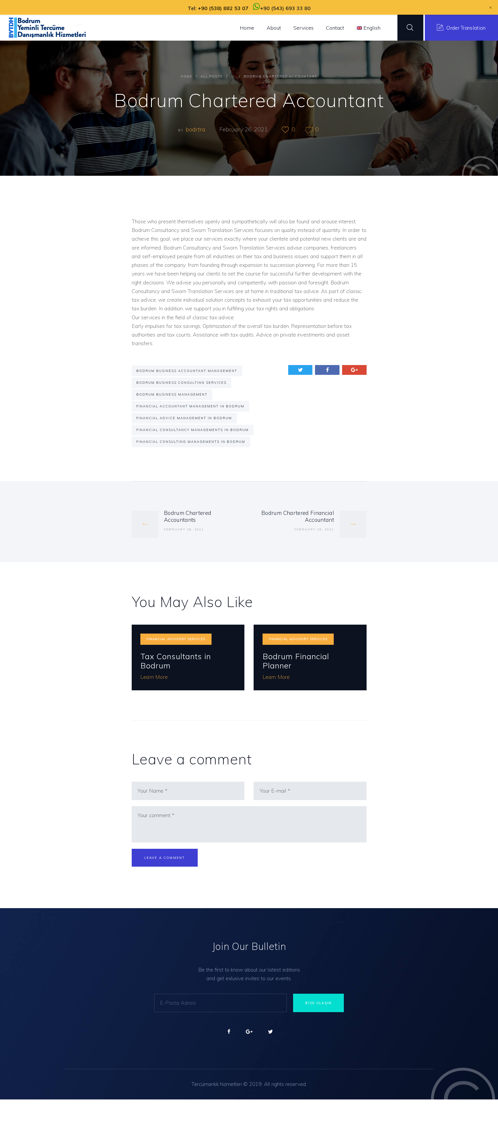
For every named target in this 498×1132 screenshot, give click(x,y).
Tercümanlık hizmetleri (216, 1084)
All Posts (212, 76)
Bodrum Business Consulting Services (181, 383)
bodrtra (196, 129)
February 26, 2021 (243, 129)
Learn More (154, 677)
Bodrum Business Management (171, 394)
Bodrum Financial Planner (296, 661)
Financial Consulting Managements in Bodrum (190, 442)
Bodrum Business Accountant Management (186, 371)
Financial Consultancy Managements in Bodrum (192, 430)
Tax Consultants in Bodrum (175, 661)
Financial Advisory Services (176, 639)
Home (186, 76)
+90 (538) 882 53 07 (223, 8)
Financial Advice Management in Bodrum (184, 418)
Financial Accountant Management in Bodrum (190, 406)
